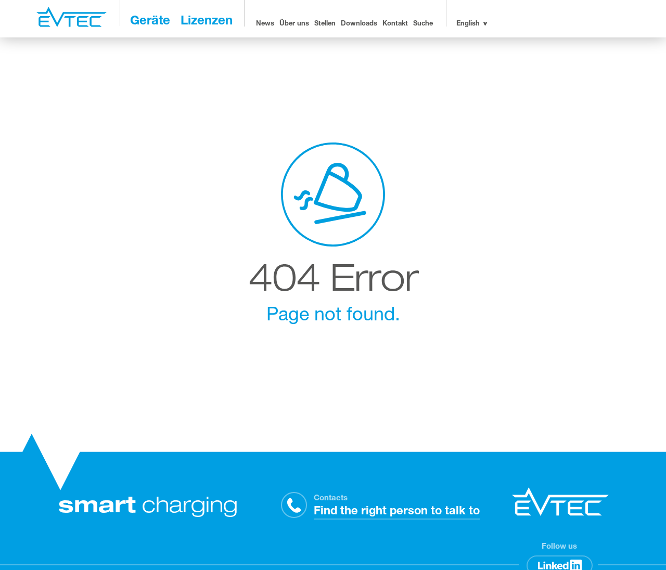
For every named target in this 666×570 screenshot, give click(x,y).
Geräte (150, 22)
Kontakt (395, 24)
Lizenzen (207, 22)
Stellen (325, 24)
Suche (423, 24)
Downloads (359, 24)
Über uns (294, 24)
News (265, 24)
